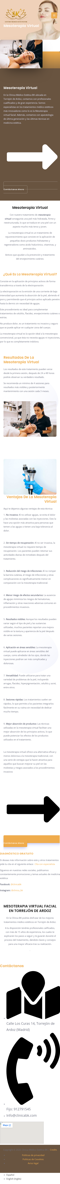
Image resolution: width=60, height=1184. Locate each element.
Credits (53, 1149)
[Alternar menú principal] (54, 15)
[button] (47, 15)
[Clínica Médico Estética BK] (16, 15)
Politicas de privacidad (33, 1155)
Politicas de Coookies (33, 1159)
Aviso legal (33, 1163)
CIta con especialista (44, 864)
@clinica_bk (17, 890)
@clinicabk (16, 884)
